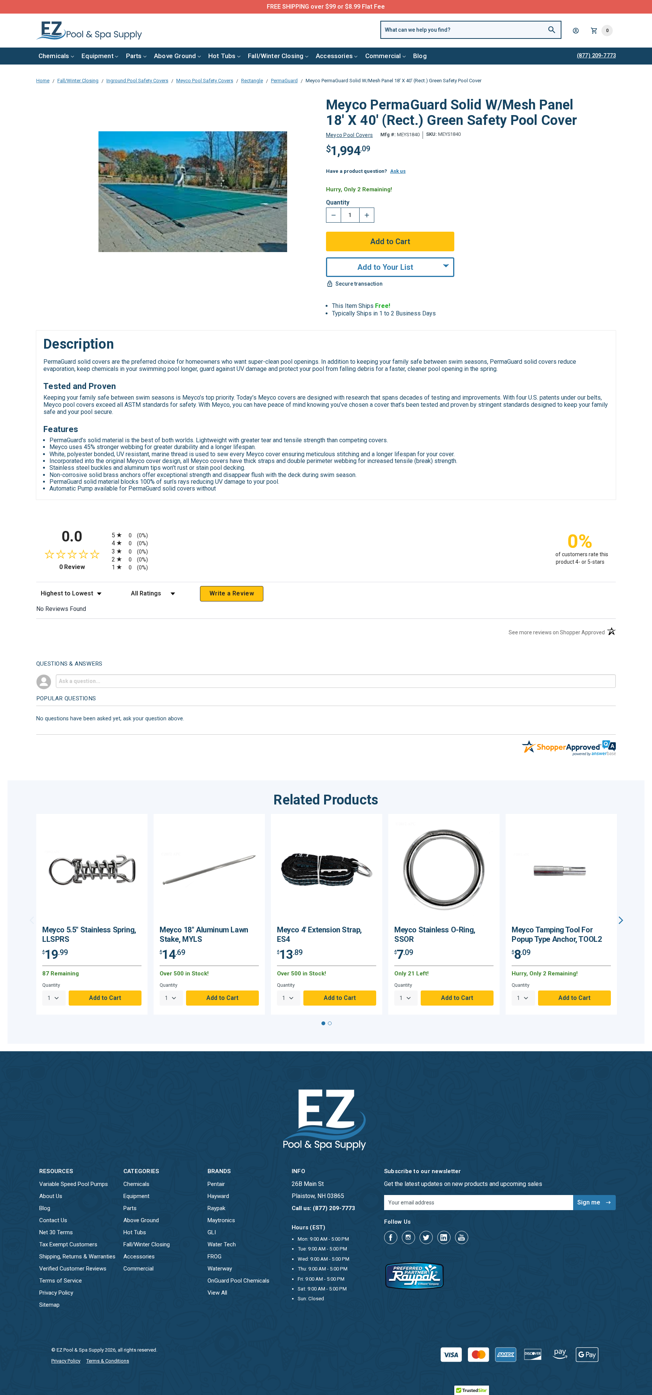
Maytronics (221, 1220)
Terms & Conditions (107, 1361)
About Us (50, 1196)
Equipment (98, 56)
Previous (31, 920)
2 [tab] (330, 1023)
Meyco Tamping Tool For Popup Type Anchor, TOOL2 (556, 934)
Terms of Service (60, 1280)
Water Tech (222, 1244)
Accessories (334, 56)
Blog (420, 56)
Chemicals (53, 56)
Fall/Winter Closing (275, 56)
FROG (214, 1256)
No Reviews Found (61, 608)
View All (217, 1292)
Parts (134, 56)
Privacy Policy (56, 1292)
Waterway (220, 1268)
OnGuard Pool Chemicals (238, 1280)
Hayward (218, 1196)
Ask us (398, 171)
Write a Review (231, 593)
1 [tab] (323, 1023)
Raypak (216, 1208)
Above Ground (175, 56)
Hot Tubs (221, 56)
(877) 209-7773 (354, 6)
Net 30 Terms (56, 1232)
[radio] (326, 534)
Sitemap (49, 1304)
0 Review (83, 567)
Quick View (92, 872)
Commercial (383, 56)
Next (620, 920)
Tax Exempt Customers (68, 1244)
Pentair (216, 1184)
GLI (212, 1232)
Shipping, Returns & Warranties (77, 1256)
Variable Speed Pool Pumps (73, 1184)
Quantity (337, 202)
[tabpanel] (92, 914)
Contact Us (53, 1220)
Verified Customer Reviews (72, 1268)
